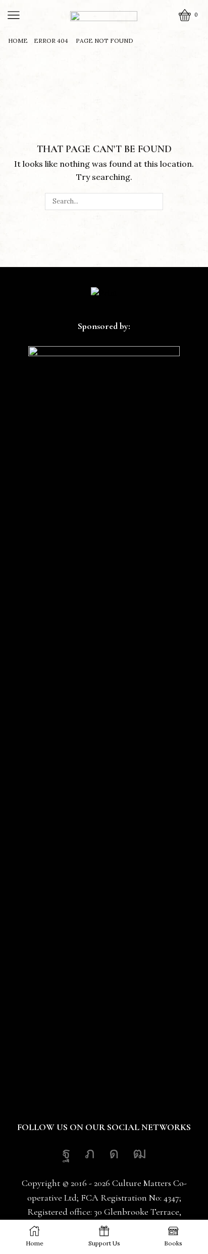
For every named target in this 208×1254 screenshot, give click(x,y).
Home (18, 41)
